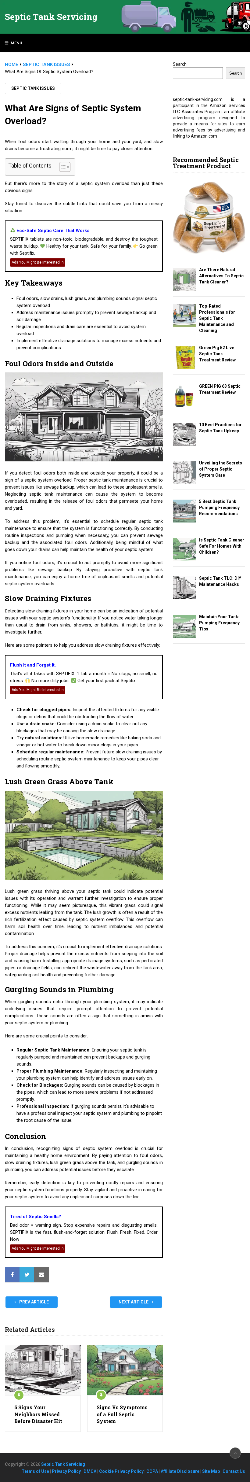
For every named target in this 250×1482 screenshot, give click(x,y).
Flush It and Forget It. (33, 665)
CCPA (152, 1471)
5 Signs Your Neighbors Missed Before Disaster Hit (38, 1414)
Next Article (134, 1301)
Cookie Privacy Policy (121, 1471)
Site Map (211, 1471)
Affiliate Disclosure (180, 1471)
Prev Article (33, 1301)
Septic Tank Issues (33, 88)
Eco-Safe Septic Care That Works (52, 230)
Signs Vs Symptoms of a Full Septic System (122, 1414)
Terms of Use (35, 1471)
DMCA (90, 1471)
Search (180, 64)
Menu (16, 43)
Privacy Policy (66, 1471)
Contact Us (234, 1471)
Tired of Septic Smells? (35, 1216)
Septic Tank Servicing (51, 17)
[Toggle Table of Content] (62, 167)
